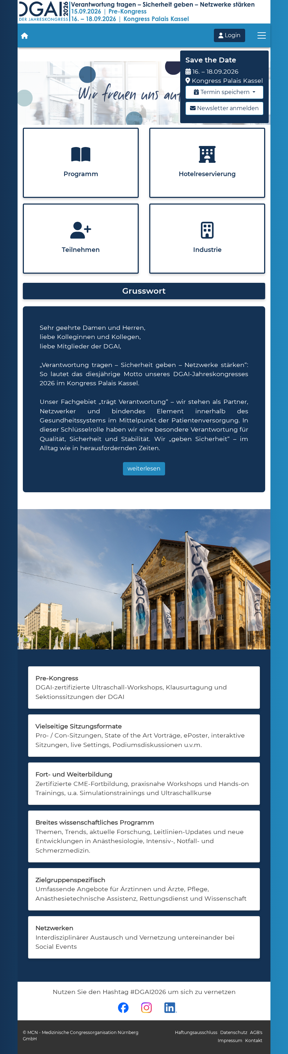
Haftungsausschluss (196, 1032)
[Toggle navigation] (261, 35)
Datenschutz (233, 1032)
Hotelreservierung (207, 174)
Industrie (207, 249)
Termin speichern (225, 92)
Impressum (230, 1040)
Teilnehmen (81, 249)
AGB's (256, 1032)
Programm (81, 174)
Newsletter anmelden (227, 108)
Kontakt (253, 1040)
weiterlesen (144, 468)
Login (232, 35)
